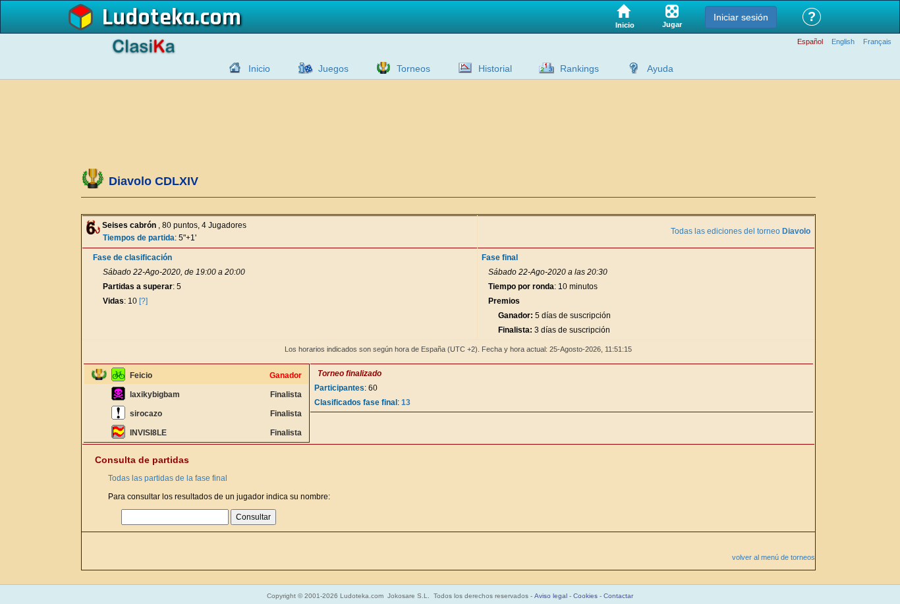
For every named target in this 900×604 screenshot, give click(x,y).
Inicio (259, 68)
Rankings (579, 68)
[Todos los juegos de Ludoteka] (301, 68)
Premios (504, 301)
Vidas (113, 301)
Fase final (500, 257)
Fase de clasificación (132, 257)
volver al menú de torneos (773, 557)
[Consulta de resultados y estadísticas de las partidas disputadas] (461, 68)
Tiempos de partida (139, 237)
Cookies (585, 595)
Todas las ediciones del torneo (740, 231)
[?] (143, 301)
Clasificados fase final (355, 402)
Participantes (339, 388)
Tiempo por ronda (521, 286)
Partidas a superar (138, 286)
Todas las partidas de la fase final (167, 478)
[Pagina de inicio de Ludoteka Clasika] (231, 68)
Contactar (618, 595)
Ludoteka (148, 18)
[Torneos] (380, 68)
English (843, 41)
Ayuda (660, 68)
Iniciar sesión (741, 17)
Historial (495, 68)
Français (877, 41)
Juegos (333, 68)
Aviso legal (550, 595)
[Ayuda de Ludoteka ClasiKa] (630, 68)
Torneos (413, 68)
